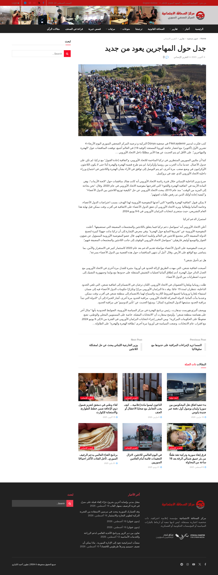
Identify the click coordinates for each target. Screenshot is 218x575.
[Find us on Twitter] (39, 3)
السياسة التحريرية (190, 2)
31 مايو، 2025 (110, 463)
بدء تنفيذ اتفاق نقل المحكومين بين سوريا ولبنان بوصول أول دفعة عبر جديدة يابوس (187, 408)
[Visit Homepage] (184, 15)
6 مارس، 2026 (154, 417)
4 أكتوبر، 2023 (198, 57)
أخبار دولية (174, 398)
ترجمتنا (138, 28)
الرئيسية (199, 28)
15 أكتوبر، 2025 (109, 417)
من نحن (203, 2)
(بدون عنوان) (133, 521)
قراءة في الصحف (74, 28)
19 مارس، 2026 (197, 417)
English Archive (150, 2)
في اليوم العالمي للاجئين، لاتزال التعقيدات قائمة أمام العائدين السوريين (144, 458)
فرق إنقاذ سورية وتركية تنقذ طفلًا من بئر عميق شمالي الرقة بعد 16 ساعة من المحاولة (187, 458)
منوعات (126, 28)
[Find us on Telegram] (25, 3)
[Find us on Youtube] (34, 3)
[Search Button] (13, 28)
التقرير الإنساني (170, 38)
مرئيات (111, 28)
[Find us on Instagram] (30, 3)
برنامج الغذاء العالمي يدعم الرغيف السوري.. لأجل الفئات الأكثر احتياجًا (98, 456)
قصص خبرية (94, 28)
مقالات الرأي (53, 28)
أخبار (187, 28)
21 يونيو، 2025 (154, 467)
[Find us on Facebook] (43, 3)
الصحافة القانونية (156, 28)
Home (203, 38)
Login (15, 2)
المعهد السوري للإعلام (171, 2)
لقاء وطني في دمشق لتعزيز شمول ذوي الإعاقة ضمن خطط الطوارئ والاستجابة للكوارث (98, 408)
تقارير (175, 28)
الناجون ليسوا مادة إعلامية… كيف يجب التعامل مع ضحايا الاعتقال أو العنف (143, 408)
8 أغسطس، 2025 (197, 467)
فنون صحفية (192, 38)
